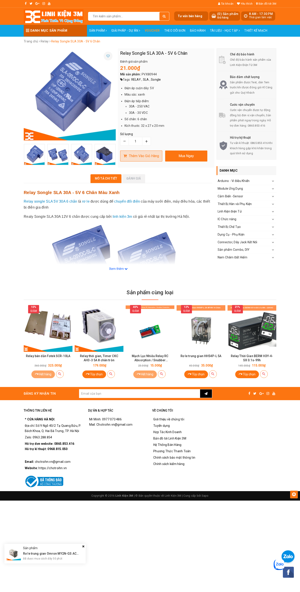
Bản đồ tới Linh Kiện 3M (169, 438)
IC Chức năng (227, 219)
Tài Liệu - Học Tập (224, 30)
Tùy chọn (96, 374)
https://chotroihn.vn (52, 468)
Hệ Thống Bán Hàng (167, 445)
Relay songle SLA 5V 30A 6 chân (50, 201)
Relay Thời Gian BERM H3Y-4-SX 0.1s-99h (252, 358)
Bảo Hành (198, 30)
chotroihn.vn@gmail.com (53, 461)
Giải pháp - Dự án (125, 30)
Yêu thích (246, 3)
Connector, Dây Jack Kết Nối (237, 242)
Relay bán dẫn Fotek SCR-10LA (48, 356)
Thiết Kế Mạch (255, 30)
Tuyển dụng (161, 425)
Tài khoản (226, 3)
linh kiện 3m (122, 216)
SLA (146, 79)
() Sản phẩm (227, 15)
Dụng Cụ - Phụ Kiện (231, 234)
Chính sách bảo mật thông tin (174, 457)
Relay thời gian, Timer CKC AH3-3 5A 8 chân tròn (99, 358)
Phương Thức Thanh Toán (172, 451)
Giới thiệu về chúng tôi (168, 419)
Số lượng (126, 134)
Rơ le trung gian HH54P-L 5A (201, 356)
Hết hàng (44, 374)
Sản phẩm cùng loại (150, 292)
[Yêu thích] (108, 56)
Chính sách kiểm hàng (168, 464)
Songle (156, 79)
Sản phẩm (97, 30)
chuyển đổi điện (127, 201)
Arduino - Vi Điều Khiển (234, 181)
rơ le (86, 201)
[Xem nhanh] (60, 374)
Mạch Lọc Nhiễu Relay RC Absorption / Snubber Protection (150, 358)
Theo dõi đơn (175, 30)
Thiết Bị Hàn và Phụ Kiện (235, 204)
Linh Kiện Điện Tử (230, 211)
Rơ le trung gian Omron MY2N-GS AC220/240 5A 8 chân (63, 553)
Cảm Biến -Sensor (230, 196)
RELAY (136, 79)
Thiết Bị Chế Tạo (229, 227)
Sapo (205, 495)
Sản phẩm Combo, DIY (234, 249)
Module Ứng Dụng (230, 188)
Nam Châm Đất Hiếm (232, 257)
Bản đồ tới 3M (267, 3)
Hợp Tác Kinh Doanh (167, 432)
